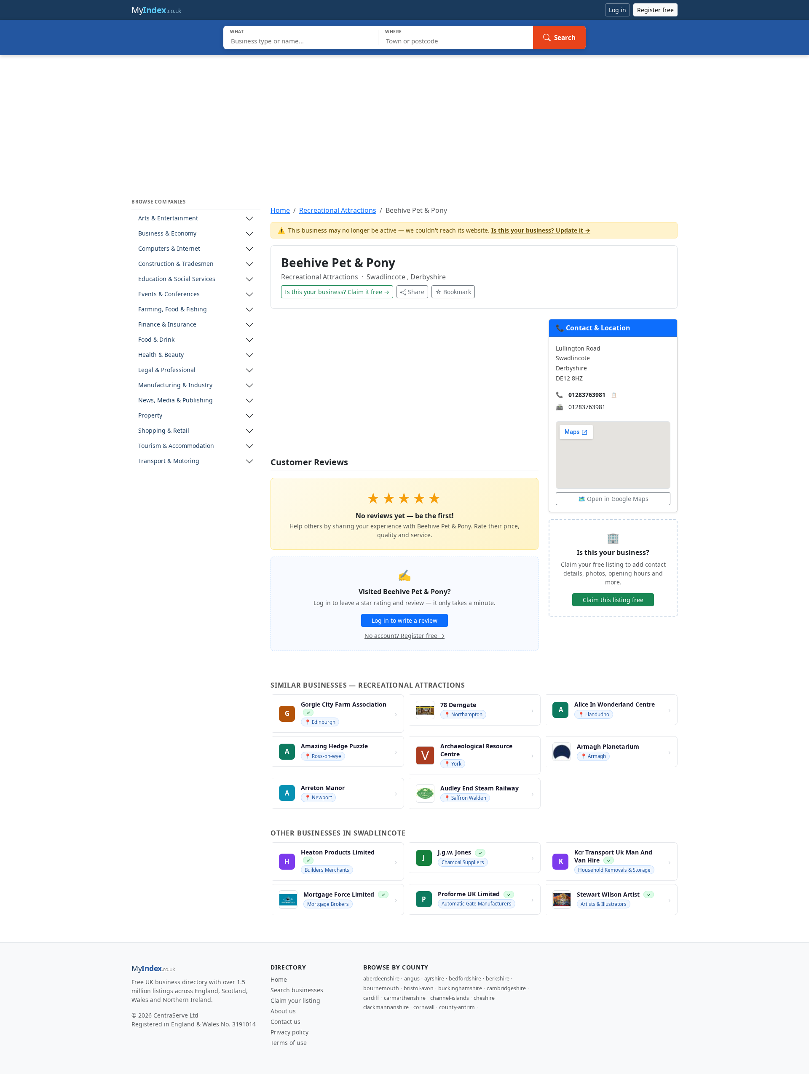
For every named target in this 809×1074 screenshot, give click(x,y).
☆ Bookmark (453, 292)
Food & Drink (156, 339)
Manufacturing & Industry (175, 385)
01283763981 (586, 395)
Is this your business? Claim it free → (337, 292)
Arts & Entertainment (168, 218)
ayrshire (434, 978)
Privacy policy (289, 1032)
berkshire (497, 978)
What (237, 32)
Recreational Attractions (337, 210)
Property (150, 415)
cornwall (423, 1007)
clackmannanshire (386, 1007)
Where (393, 32)
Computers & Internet (169, 248)
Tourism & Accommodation (176, 446)
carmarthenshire (405, 998)
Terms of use (289, 1043)
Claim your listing (295, 1000)
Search (565, 37)
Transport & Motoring (168, 461)
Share (416, 292)
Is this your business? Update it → (540, 230)
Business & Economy (167, 233)
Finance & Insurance (167, 324)
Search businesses (297, 990)
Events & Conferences (169, 294)
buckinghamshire (460, 988)
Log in (617, 10)
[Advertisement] (404, 118)
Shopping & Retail (163, 430)
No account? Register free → (404, 636)
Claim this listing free (613, 600)
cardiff (371, 998)
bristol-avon (419, 988)
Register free (655, 10)
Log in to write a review (404, 620)
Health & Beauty (161, 355)
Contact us (285, 1022)
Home (280, 210)
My (156, 10)
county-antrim (457, 1007)
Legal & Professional (167, 370)
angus (412, 978)
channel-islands (449, 998)
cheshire (484, 998)
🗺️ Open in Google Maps (613, 499)
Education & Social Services (176, 279)
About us (283, 1011)
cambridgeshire (506, 988)
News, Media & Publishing (175, 400)
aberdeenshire (381, 978)
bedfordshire (465, 978)
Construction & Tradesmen (176, 264)
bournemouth (381, 988)
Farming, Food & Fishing (172, 309)
